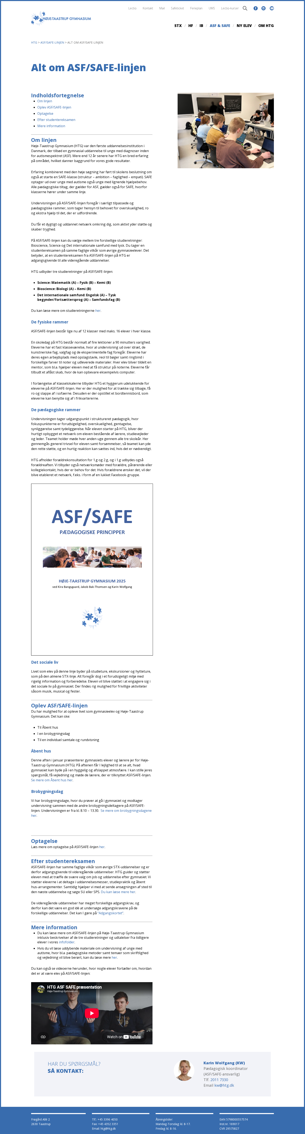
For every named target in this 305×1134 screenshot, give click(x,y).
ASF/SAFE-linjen (52, 42)
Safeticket (177, 8)
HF (190, 25)
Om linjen (44, 101)
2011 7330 (219, 1079)
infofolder (66, 942)
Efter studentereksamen (56, 119)
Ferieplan (196, 8)
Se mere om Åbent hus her (52, 780)
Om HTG (266, 25)
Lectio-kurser (230, 8)
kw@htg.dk (224, 1085)
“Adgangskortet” (110, 913)
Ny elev (244, 25)
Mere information (51, 126)
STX (178, 25)
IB (201, 25)
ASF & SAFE (220, 25)
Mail (162, 8)
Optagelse (45, 113)
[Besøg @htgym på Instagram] (263, 8)
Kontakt (148, 8)
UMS (212, 8)
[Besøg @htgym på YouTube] (271, 8)
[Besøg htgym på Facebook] (256, 8)
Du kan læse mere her (118, 892)
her (98, 310)
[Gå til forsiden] (61, 27)
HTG (34, 42)
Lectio (132, 8)
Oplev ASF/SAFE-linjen (54, 107)
